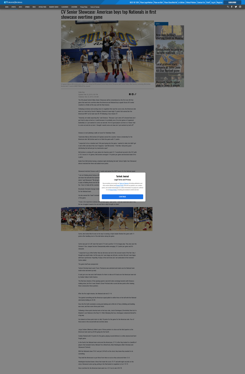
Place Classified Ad (170, 2)
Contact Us (201, 2)
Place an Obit (158, 2)
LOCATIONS (74, 7)
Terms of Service (124, 183)
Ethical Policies (191, 2)
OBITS (20, 7)
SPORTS (13, 7)
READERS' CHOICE (53, 7)
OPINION (27, 7)
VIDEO (34, 7)
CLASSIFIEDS (64, 7)
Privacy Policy (120, 185)
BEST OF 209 (134, 2)
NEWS (6, 7)
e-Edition (181, 2)
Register (220, 2)
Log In (213, 2)
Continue (122, 197)
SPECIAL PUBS (42, 7)
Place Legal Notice (146, 2)
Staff (208, 2)
